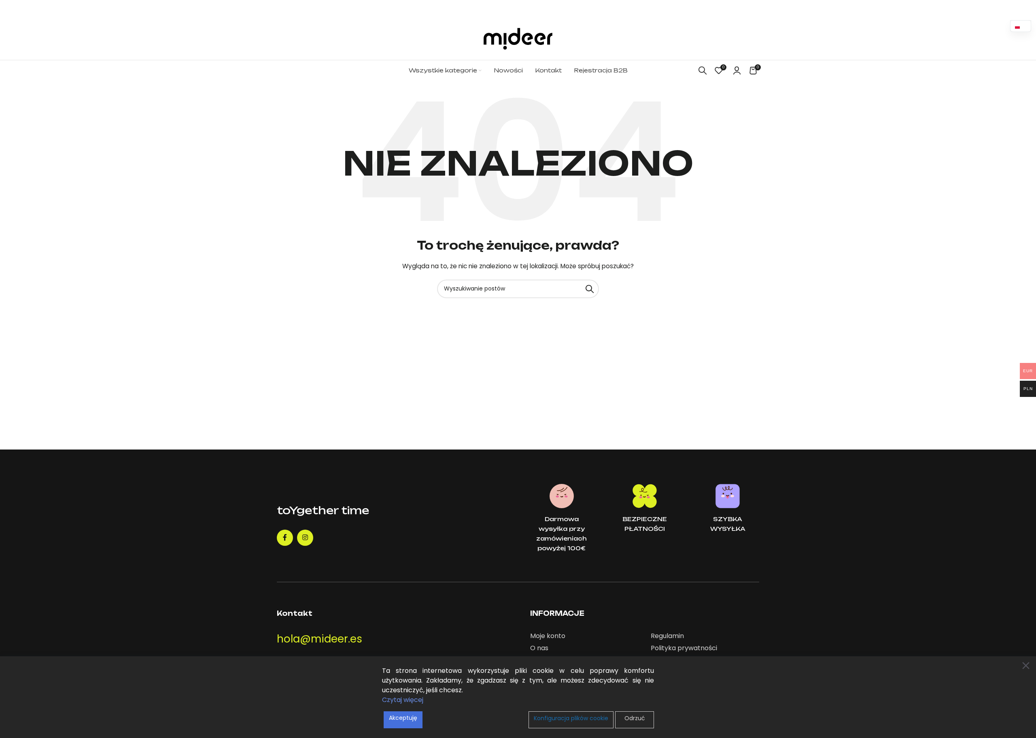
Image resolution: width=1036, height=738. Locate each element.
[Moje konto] (737, 70)
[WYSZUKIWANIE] (589, 289)
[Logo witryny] (518, 38)
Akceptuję (403, 718)
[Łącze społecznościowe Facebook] (285, 538)
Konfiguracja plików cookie (571, 718)
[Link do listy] (584, 636)
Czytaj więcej (402, 699)
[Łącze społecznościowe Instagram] (305, 538)
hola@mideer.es (319, 639)
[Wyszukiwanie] (702, 70)
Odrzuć (634, 718)
